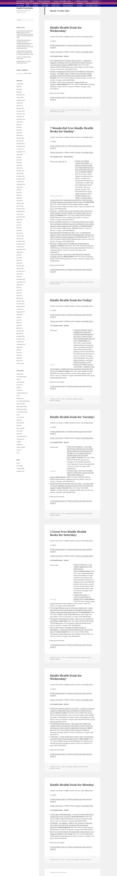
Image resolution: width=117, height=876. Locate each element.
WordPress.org (20, 471)
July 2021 (19, 222)
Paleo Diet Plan (20, 428)
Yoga (18, 452)
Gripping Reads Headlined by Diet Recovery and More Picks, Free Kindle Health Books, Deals (25, 52)
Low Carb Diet (20, 417)
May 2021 (19, 227)
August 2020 (20, 252)
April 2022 (19, 198)
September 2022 (21, 184)
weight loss (19, 444)
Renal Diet (19, 433)
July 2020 (19, 255)
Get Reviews (95, 1)
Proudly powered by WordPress (58, 872)
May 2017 (19, 322)
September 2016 (21, 344)
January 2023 (20, 173)
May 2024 (19, 130)
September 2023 (21, 152)
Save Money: (20, 3)
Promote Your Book (56, 52)
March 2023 (20, 168)
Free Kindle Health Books (23, 401)
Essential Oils (20, 398)
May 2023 (19, 162)
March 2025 (20, 105)
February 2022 (20, 203)
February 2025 (20, 108)
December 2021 (21, 209)
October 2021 (20, 214)
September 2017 (21, 312)
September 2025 (21, 100)
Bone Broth (19, 385)
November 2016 (21, 339)
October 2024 (20, 116)
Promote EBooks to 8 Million (25, 1)
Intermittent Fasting (22, 412)
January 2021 (20, 238)
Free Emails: (20, 5)
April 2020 (19, 263)
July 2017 (19, 317)
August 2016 (20, 347)
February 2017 (20, 331)
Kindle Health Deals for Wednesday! (66, 29)
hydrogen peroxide (22, 409)
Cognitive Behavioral (22, 393)
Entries (19, 466)
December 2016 (21, 336)
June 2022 (19, 192)
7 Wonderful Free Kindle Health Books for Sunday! (71, 129)
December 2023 (21, 143)
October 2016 (20, 341)
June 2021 (19, 225)
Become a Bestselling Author (62, 1)
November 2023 (21, 146)
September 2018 (21, 282)
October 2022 (20, 181)
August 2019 (20, 274)
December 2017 (21, 303)
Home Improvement (22, 406)
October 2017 (20, 309)
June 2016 (19, 352)
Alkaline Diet (20, 374)
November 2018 (21, 279)
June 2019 (19, 276)
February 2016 (20, 363)
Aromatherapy (20, 382)
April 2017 (19, 325)
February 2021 (20, 236)
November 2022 (21, 179)
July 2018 (19, 287)
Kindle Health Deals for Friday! (71, 300)
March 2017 (20, 328)
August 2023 (20, 154)
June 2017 (19, 320)
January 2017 (20, 333)
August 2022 (20, 187)
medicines (19, 420)
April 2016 (19, 358)
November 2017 (21, 306)
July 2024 (19, 124)
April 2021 (19, 230)
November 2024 (21, 114)
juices (18, 414)
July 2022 (19, 190)
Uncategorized (20, 439)
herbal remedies (21, 404)
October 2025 (20, 97)
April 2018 (19, 295)
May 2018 (19, 293)
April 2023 (19, 165)
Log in (18, 463)
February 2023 (20, 171)
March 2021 (20, 233)
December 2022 (21, 176)
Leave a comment (60, 111)
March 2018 (20, 298)
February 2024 (20, 138)
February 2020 (20, 265)
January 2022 (20, 206)
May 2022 (19, 195)
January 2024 (20, 141)
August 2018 (20, 284)
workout (19, 450)
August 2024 (20, 122)
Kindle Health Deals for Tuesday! (72, 417)
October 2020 (20, 246)
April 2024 (19, 133)
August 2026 (20, 84)
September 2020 (21, 249)
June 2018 (19, 290)
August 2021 (20, 219)
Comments (20, 468)
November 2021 (21, 211)
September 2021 (21, 217)
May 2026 (19, 92)
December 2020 (21, 241)
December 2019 (21, 271)
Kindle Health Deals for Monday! (72, 785)
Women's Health (21, 447)
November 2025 (21, 95)
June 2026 (19, 89)
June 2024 (19, 127)
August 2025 (20, 103)
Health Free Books (25, 8)
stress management (22, 436)
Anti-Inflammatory (21, 376)
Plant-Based (20, 431)
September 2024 (21, 119)
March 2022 (20, 200)
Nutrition (19, 425)
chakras (19, 387)
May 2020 (19, 260)
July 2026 (19, 86)
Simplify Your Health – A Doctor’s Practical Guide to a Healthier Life (82, 597)
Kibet (63, 110)
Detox (18, 395)
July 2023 (19, 157)
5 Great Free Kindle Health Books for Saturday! (68, 533)
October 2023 (20, 149)
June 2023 (19, 160)
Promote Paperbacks (43, 1)
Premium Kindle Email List (58, 45)
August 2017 (20, 314)
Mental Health (20, 423)
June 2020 (19, 257)
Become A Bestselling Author (84, 52)
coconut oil (19, 390)
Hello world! (28, 73)
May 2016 (19, 355)
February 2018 (20, 301)
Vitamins (19, 442)
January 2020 (20, 268)
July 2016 (19, 350)
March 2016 (20, 360)
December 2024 (21, 111)
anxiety (18, 379)
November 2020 (21, 244)
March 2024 (20, 135)
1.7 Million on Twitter (81, 1)
